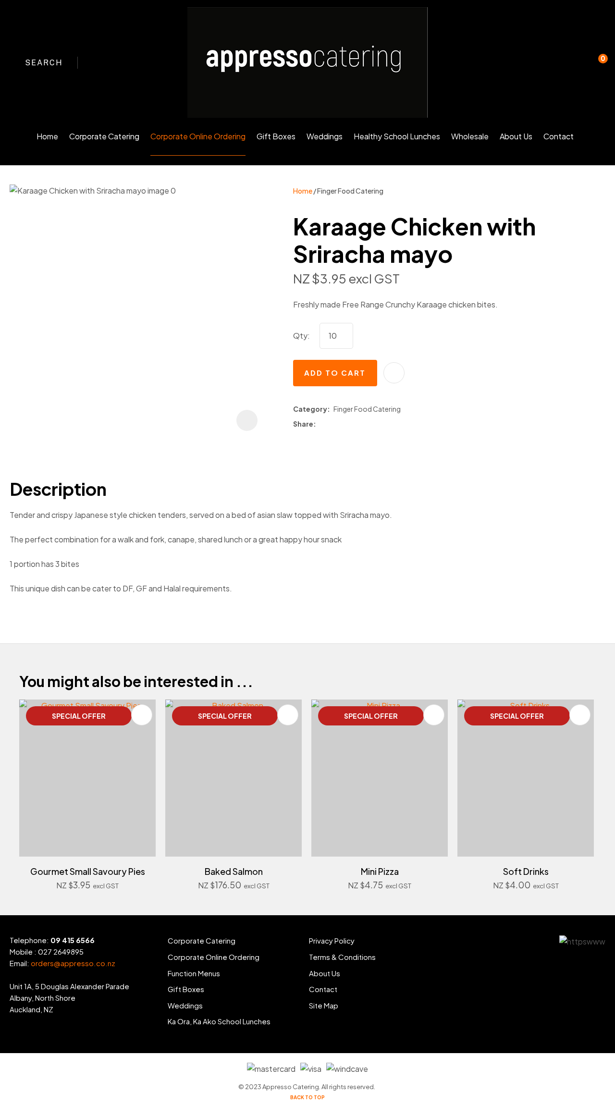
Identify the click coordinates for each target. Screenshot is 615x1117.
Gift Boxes (276, 136)
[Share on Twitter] (333, 424)
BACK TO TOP (307, 1097)
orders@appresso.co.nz (73, 963)
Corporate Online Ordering (198, 136)
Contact (558, 136)
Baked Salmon (234, 871)
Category (310, 409)
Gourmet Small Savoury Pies (87, 871)
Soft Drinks (526, 871)
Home (47, 136)
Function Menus (194, 973)
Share (303, 423)
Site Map (323, 1005)
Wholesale (470, 136)
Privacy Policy (332, 940)
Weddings (325, 136)
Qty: (301, 336)
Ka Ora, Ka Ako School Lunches (219, 1021)
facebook (98, 62)
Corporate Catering (104, 136)
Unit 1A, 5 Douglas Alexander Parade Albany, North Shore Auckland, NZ (69, 998)
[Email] (347, 424)
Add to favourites (141, 714)
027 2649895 (61, 951)
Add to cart (335, 372)
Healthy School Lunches (397, 136)
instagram (116, 62)
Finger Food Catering (350, 190)
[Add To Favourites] (394, 372)
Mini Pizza (380, 871)
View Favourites (576, 62)
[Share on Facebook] (321, 424)
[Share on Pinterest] (361, 424)
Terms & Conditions (342, 956)
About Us (516, 136)
